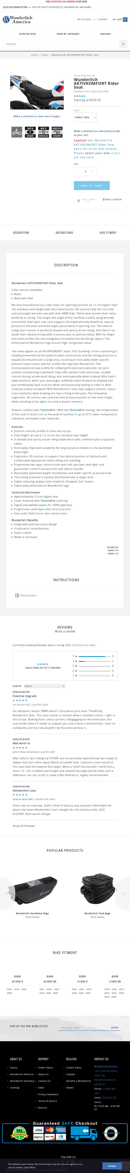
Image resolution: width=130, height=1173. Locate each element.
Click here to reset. (84, 645)
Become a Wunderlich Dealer (78, 1084)
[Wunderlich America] (17, 19)
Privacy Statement (48, 1094)
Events (14, 1067)
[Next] (122, 894)
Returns (42, 1107)
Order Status (45, 1067)
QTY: (76, 164)
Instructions (28, 595)
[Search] (123, 44)
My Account (84, 19)
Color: (77, 110)
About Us (43, 1074)
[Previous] (7, 894)
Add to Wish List (88, 200)
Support (102, 19)
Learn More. (30, 1167)
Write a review (65, 631)
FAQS (41, 1087)
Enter (114, 1027)
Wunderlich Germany (22, 1080)
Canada (70, 1074)
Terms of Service (47, 1100)
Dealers (106, 33)
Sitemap (15, 1087)
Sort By (17, 686)
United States (74, 1067)
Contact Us (44, 1080)
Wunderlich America (21, 1074)
